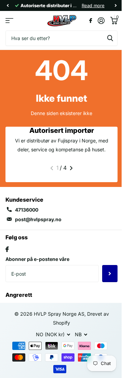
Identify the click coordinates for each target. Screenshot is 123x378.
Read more (93, 5)
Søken (110, 38)
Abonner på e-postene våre (37, 259)
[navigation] (7, 5)
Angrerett (18, 294)
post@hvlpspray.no (38, 219)
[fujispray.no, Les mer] (90, 20)
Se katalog (9, 21)
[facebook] (7, 249)
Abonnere (110, 273)
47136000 (26, 210)
